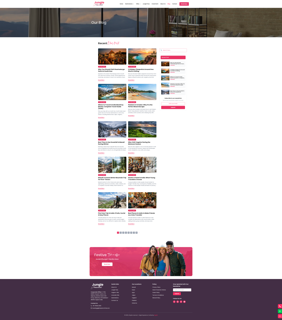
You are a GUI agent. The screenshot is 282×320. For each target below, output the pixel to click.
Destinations (129, 4)
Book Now (184, 4)
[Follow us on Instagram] (174, 301)
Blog (169, 4)
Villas (137, 4)
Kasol (133, 290)
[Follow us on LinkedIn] (177, 301)
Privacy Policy (156, 287)
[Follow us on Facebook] (181, 301)
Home (121, 4)
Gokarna (134, 303)
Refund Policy (156, 298)
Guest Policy (156, 292)
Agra (133, 292)
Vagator (134, 298)
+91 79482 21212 (97, 306)
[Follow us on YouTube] (184, 301)
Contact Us (114, 300)
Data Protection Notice (159, 290)
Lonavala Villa (115, 295)
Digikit (156, 315)
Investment (155, 4)
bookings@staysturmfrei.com (101, 308)
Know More (172, 65)
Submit (173, 107)
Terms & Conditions (158, 295)
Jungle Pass (146, 4)
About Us (163, 4)
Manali (134, 287)
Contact (174, 4)
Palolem (134, 300)
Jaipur (133, 295)
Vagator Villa (115, 292)
